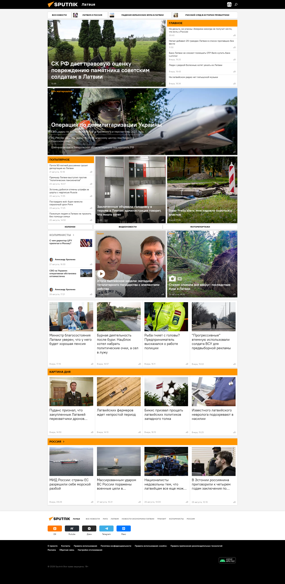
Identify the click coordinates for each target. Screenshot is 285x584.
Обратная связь (66, 550)
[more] (163, 83)
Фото (172, 233)
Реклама (52, 550)
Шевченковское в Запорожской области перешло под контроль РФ (92, 147)
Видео (100, 233)
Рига (105, 518)
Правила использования (85, 546)
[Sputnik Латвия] (64, 8)
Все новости (93, 518)
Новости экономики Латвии (138, 518)
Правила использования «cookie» (151, 546)
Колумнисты (176, 518)
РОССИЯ (55, 442)
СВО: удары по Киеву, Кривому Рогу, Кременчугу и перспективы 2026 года (97, 131)
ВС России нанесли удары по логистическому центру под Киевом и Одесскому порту (92, 139)
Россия (191, 518)
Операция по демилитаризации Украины (106, 124)
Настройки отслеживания (90, 550)
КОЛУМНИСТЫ (60, 235)
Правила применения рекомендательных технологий (196, 546)
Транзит (161, 518)
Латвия (115, 518)
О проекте (53, 546)
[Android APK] (227, 560)
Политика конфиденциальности (116, 546)
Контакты (65, 546)
